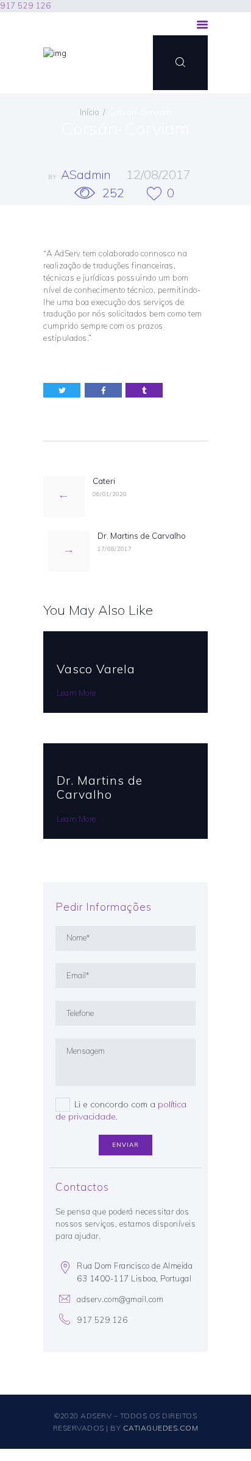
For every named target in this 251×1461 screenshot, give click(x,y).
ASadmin (87, 174)
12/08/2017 (158, 174)
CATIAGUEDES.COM (161, 1427)
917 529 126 (25, 5)
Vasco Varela (96, 669)
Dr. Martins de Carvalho (100, 787)
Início (89, 112)
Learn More (76, 693)
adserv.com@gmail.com (120, 1299)
